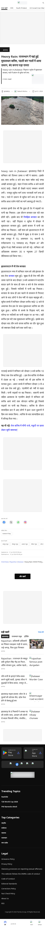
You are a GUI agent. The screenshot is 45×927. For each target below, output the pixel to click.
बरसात (12, 275)
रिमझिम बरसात (30, 217)
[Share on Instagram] (25, 522)
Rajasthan (13, 562)
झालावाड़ (5, 50)
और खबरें (22, 576)
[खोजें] (43, 2)
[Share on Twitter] (11, 522)
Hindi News (5, 562)
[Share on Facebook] (4, 522)
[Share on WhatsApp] (18, 522)
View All (41, 632)
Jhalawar (21, 562)
